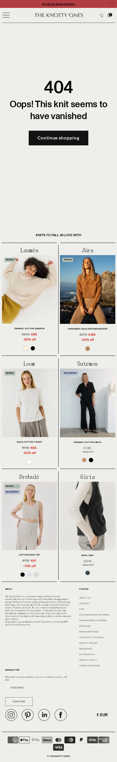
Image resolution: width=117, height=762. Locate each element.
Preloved (85, 626)
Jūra (87, 251)
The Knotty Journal (91, 637)
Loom (29, 364)
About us (84, 597)
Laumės (29, 251)
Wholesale (85, 648)
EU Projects (86, 654)
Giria (87, 477)
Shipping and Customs (92, 620)
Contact (84, 603)
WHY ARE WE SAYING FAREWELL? (58, 4)
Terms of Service (89, 665)
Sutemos (87, 364)
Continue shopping (58, 138)
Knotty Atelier (88, 643)
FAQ (81, 609)
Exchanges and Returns (94, 614)
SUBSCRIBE (18, 701)
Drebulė (29, 477)
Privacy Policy (88, 660)
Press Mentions (88, 631)
